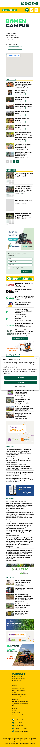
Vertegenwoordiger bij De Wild (23, 290)
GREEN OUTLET (13, 355)
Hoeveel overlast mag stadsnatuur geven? (22, 612)
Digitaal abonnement (18, 695)
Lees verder (6, 373)
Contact (14, 692)
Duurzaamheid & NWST (19, 688)
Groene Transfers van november (22, 98)
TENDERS (10, 446)
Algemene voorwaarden (20, 704)
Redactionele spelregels (20, 701)
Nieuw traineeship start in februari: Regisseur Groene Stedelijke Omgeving (23, 84)
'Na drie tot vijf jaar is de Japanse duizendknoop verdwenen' (23, 582)
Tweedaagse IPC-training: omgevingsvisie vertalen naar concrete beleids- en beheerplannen (23, 189)
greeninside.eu (24, 743)
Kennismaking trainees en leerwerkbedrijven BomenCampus (23, 154)
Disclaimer (15, 706)
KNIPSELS (10, 498)
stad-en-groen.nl (30, 739)
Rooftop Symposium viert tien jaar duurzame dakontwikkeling (23, 414)
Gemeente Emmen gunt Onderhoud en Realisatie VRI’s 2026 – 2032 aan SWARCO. (18, 459)
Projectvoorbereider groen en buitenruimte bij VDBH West (24, 297)
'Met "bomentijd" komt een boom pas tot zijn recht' (24, 174)
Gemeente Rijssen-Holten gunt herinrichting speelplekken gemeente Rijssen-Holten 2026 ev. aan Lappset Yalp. (19, 466)
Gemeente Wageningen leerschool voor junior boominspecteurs (23, 145)
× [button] (36, 359)
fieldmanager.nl (8, 739)
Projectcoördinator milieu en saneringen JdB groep (24, 303)
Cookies (14, 710)
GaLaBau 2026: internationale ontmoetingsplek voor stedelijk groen (24, 399)
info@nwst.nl (19, 720)
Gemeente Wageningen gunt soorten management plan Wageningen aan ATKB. (19, 479)
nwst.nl (33, 743)
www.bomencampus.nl (15, 49)
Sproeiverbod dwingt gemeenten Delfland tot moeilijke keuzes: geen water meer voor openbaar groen (24, 597)
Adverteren (16, 712)
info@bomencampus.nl (15, 47)
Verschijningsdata (18, 715)
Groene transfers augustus (24, 588)
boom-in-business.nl (11, 743)
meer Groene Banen (20, 338)
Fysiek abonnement (18, 690)
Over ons (15, 686)
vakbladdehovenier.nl (24, 741)
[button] (20, 387)
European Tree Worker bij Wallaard (23, 317)
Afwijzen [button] (21, 382)
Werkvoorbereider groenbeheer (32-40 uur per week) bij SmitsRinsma (24, 331)
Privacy (14, 708)
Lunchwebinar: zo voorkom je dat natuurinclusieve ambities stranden (24, 392)
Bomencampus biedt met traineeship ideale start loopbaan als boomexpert (23, 215)
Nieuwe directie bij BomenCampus (21, 91)
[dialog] (20, 373)
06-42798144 (19, 726)
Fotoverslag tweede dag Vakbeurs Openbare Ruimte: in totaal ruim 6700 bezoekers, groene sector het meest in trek (23, 136)
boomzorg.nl (12, 741)
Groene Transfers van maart (22, 112)
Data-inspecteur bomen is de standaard (23, 201)
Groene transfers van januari (22, 119)
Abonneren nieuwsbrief (19, 697)
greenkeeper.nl (19, 739)
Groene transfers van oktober (22, 126)
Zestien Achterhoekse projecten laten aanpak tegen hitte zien (22, 605)
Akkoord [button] (20, 378)
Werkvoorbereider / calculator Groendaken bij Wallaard (23, 311)
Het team (15, 699)
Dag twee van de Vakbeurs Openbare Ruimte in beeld (23, 105)
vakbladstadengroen (21, 731)
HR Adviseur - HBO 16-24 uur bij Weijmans (24, 284)
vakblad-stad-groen (21, 728)
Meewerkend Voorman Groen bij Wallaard (24, 324)
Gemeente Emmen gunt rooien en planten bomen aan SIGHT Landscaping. (19, 473)
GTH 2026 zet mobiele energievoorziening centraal (24, 407)
